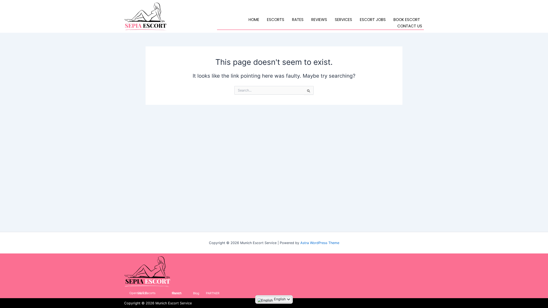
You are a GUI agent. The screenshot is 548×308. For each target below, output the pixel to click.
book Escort (406, 19)
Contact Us (409, 26)
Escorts (275, 19)
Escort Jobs (373, 19)
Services (343, 19)
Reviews (319, 19)
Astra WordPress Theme (319, 243)
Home (254, 19)
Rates (298, 19)
